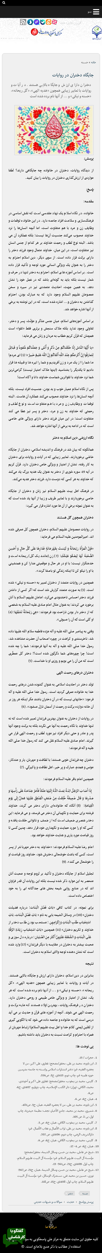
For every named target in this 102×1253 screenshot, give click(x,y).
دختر (70, 1194)
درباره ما (51, 1227)
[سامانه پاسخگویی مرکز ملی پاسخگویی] (14, 1249)
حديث (70, 1202)
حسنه (85, 1194)
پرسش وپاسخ (86, 1202)
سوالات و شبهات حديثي (48, 1202)
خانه (93, 62)
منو (90, 12)
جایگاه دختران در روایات (73, 75)
